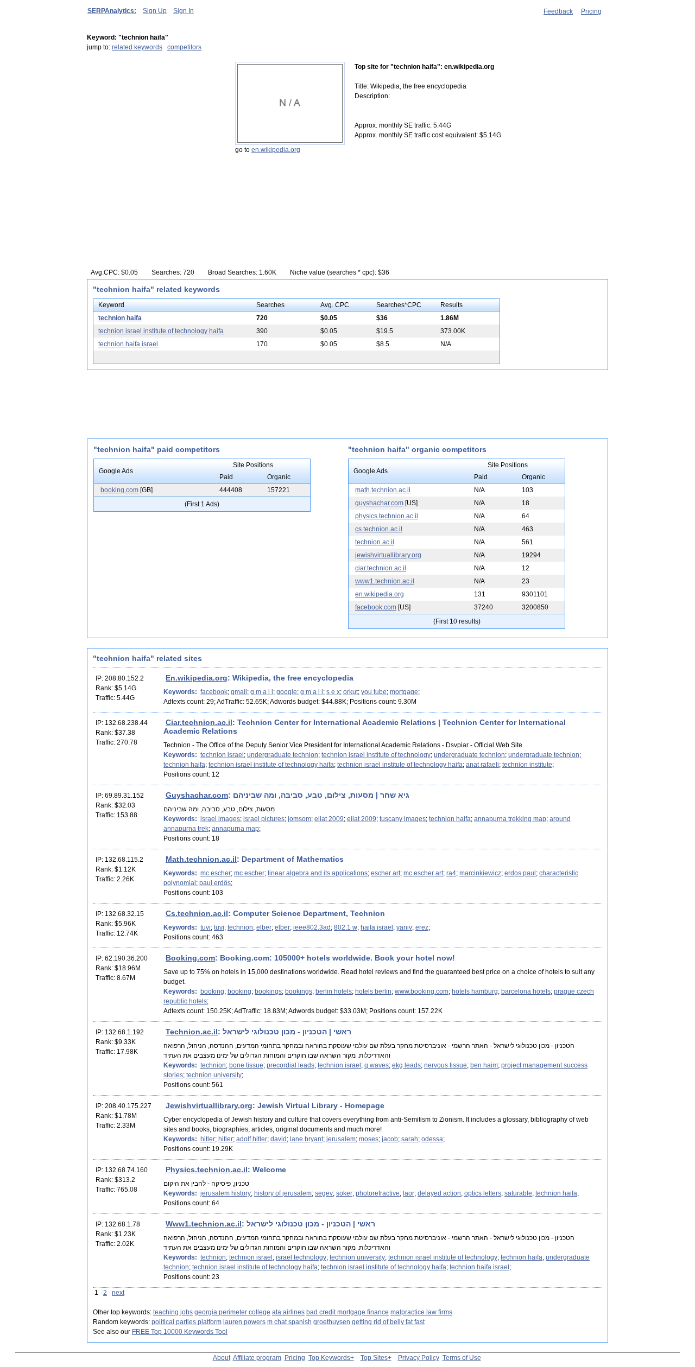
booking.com (119, 490)
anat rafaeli (482, 764)
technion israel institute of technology (376, 755)
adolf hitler (251, 1139)
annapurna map (235, 828)
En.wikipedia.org (197, 677)
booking (212, 991)
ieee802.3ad (312, 927)
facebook (214, 692)
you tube (374, 692)
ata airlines (288, 1312)
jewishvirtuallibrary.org (388, 555)
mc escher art (423, 873)
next (118, 1292)
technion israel (222, 755)
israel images (220, 819)
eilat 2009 (329, 819)
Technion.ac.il (192, 1031)
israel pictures (264, 819)
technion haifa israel (128, 344)
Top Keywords (329, 1358)
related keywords (137, 47)
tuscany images (403, 819)
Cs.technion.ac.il (197, 913)
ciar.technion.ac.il (380, 568)
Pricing (591, 11)
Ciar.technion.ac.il (199, 722)
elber (263, 927)
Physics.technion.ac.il (207, 1169)
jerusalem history (225, 1193)
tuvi (205, 927)
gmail (239, 692)
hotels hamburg (475, 991)
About (221, 1358)
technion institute (527, 764)
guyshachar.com (379, 503)
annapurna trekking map (510, 819)
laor (408, 1193)
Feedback (558, 11)
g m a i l (261, 692)
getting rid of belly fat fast (388, 1322)
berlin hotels (333, 991)
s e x (333, 692)
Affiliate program (257, 1358)
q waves (376, 1065)
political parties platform (186, 1322)
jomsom (299, 819)
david (278, 1139)
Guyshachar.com (197, 795)
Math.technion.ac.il (201, 859)
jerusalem (341, 1139)
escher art (385, 873)
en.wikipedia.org (275, 150)
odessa (432, 1139)
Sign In (183, 11)
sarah (409, 1139)
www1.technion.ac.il (384, 581)
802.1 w (345, 927)
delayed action (439, 1193)
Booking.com (190, 957)
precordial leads (290, 1065)
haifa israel (377, 927)
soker (344, 1193)
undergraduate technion (282, 755)
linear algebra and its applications (318, 873)
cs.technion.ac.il (378, 529)
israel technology (301, 1257)
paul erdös (215, 883)
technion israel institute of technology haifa (161, 331)
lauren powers (244, 1322)
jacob (390, 1139)
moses (368, 1139)
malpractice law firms (421, 1312)
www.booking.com (421, 991)
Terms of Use (462, 1358)
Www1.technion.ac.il (204, 1223)
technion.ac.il (374, 542)
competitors (184, 47)
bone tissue (246, 1065)
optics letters (482, 1193)
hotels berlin (373, 991)
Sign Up (155, 11)
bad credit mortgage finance (347, 1312)
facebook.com (375, 607)
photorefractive (378, 1193)
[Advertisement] (155, 130)
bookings (268, 991)
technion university (214, 1075)
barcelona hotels (526, 991)
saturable (518, 1193)
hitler (207, 1139)
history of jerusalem (283, 1193)
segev (324, 1193)
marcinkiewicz (480, 873)
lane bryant (306, 1139)
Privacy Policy (418, 1358)
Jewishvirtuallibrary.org (209, 1105)
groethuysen (331, 1322)
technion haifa (120, 318)
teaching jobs (173, 1312)
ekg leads (406, 1065)
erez (421, 927)
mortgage (404, 692)
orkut (350, 692)
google (286, 692)
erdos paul (520, 873)
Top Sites (374, 1358)
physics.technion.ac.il (386, 516)
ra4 (451, 873)
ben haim (484, 1065)
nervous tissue (445, 1065)
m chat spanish (289, 1322)
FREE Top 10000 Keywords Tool (180, 1332)
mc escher (215, 873)
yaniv (404, 927)
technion (240, 927)
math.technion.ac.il (382, 490)
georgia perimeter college (232, 1312)
